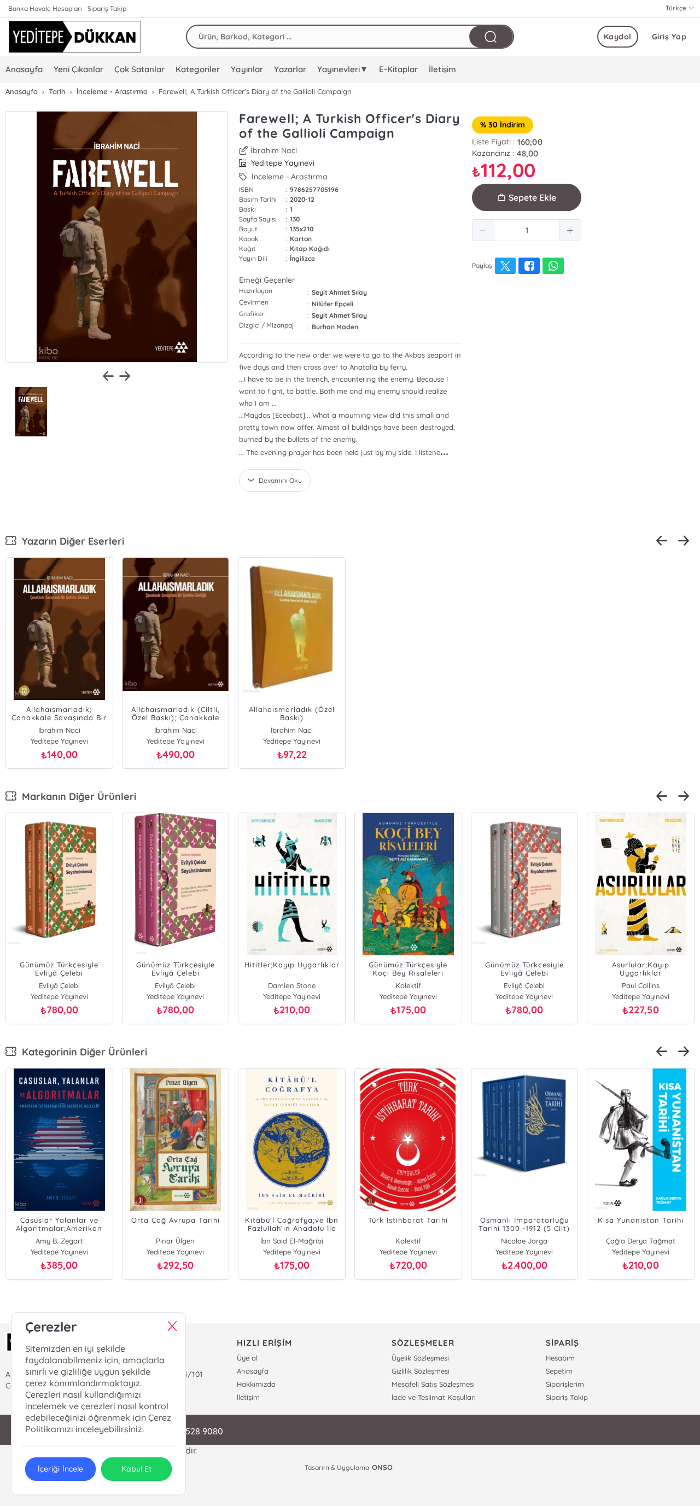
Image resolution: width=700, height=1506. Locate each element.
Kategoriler (198, 69)
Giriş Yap (669, 37)
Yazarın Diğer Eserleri (70, 541)
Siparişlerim (565, 1384)
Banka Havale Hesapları (45, 8)
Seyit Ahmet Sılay (339, 292)
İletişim (442, 69)
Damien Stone (291, 985)
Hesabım (560, 1357)
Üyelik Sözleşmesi (420, 1357)
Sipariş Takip (107, 8)
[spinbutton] (526, 230)
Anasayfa (24, 69)
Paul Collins (641, 985)
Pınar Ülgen (175, 1240)
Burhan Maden (335, 327)
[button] (483, 230)
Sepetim (559, 1371)
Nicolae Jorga (524, 1240)
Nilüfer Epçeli (332, 304)
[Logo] (74, 36)
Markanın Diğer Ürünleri (76, 796)
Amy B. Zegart (59, 1240)
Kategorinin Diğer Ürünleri (81, 1052)
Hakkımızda (256, 1384)
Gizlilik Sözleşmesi (421, 1371)
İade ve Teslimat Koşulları (434, 1397)
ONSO (382, 1467)
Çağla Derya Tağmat (640, 1240)
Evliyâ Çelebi (59, 985)
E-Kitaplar (398, 69)
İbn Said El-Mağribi (291, 1240)
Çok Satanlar (139, 69)
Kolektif (408, 985)
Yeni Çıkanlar (78, 69)
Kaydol (618, 37)
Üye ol (247, 1357)
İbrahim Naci (273, 150)
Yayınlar (246, 69)
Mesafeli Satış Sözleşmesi (433, 1384)
